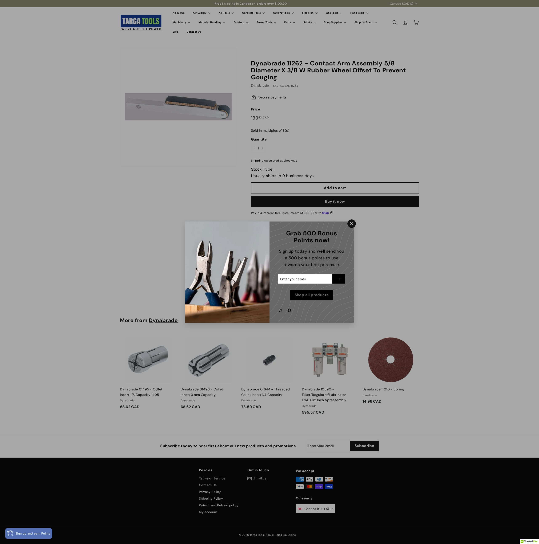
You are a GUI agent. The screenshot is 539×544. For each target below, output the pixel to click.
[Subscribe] (338, 279)
